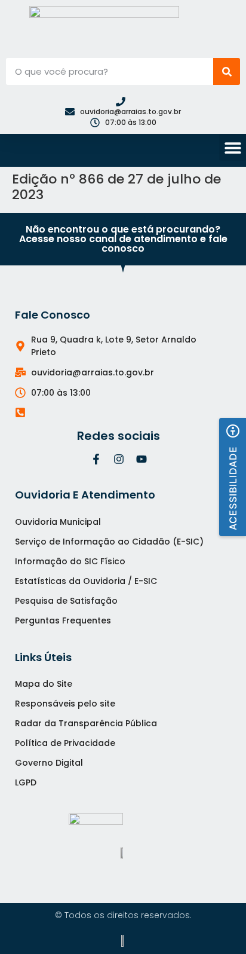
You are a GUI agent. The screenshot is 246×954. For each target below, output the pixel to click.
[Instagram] (118, 459)
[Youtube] (141, 459)
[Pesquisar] (226, 71)
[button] (232, 147)
